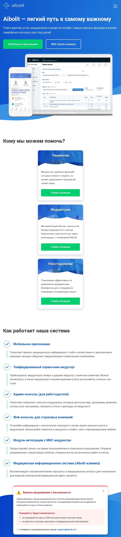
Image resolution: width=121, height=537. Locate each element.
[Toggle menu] (115, 6)
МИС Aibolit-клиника (63, 44)
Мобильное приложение (23, 44)
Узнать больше (60, 192)
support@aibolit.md (67, 529)
